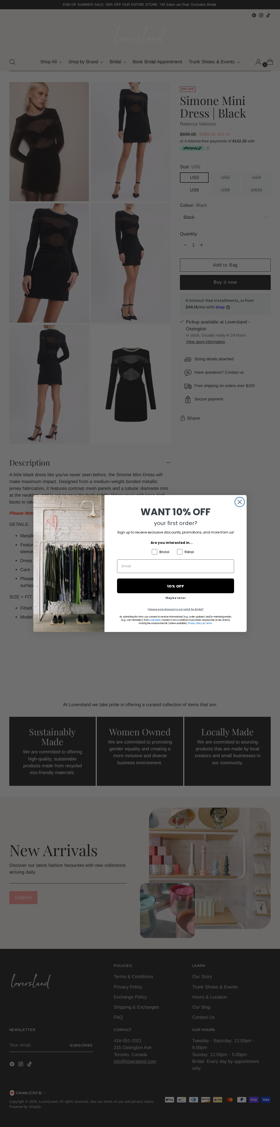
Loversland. (155, 620)
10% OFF (175, 586)
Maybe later (175, 597)
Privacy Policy (195, 623)
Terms (208, 623)
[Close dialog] (239, 502)
